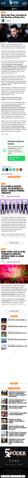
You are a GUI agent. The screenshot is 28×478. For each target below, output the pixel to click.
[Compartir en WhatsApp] (10, 169)
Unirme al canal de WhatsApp (14, 158)
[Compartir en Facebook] (3, 169)
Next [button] (26, 3)
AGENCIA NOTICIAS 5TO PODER (13, 196)
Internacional (13, 464)
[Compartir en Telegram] (14, 169)
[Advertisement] (14, 367)
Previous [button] (2, 3)
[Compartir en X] (7, 169)
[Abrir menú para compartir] (17, 169)
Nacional (7, 464)
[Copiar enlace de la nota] (20, 169)
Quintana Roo (19, 464)
